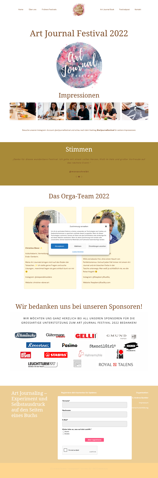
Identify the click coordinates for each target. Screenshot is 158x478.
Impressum (143, 402)
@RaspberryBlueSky (101, 277)
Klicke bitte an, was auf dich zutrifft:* (76, 429)
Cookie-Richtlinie (78, 252)
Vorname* (66, 401)
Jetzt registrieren (94, 440)
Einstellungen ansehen (97, 246)
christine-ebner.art (41, 282)
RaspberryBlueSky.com (100, 282)
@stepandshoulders (43, 277)
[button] (106, 226)
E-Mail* (65, 420)
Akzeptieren (59, 246)
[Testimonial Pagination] (76, 176)
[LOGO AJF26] (79, 3)
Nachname (66, 410)
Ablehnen (77, 246)
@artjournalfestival (62, 130)
